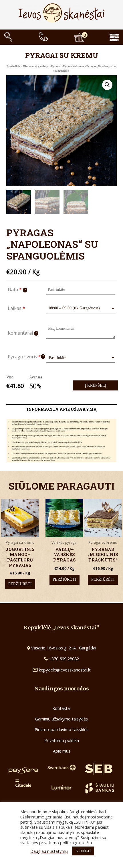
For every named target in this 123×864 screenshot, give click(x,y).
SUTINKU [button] (83, 850)
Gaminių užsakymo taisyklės (61, 719)
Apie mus (61, 751)
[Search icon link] (8, 37)
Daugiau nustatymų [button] (49, 851)
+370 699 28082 (63, 658)
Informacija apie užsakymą (61, 409)
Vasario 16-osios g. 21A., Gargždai (63, 648)
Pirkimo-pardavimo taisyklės (61, 729)
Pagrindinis (13, 66)
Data (17, 289)
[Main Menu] (118, 37)
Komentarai (22, 333)
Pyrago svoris (25, 357)
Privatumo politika (61, 740)
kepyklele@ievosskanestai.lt (65, 670)
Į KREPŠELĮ (95, 385)
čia (89, 842)
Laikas (16, 308)
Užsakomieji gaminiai (36, 66)
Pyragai (56, 66)
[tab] (61, 409)
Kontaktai (61, 708)
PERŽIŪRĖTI (20, 584)
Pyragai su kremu (73, 66)
